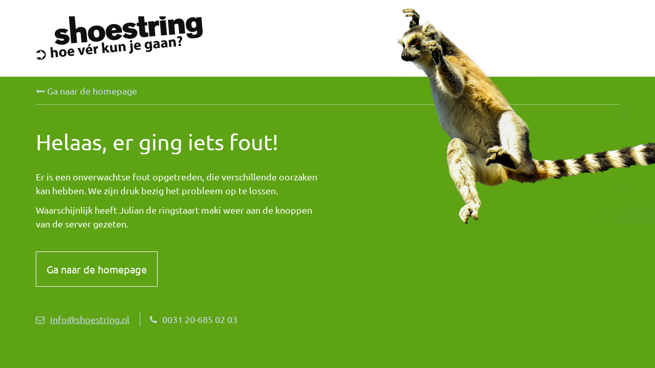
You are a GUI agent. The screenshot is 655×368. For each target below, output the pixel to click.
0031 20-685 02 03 (199, 319)
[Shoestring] (182, 38)
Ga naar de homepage (91, 90)
